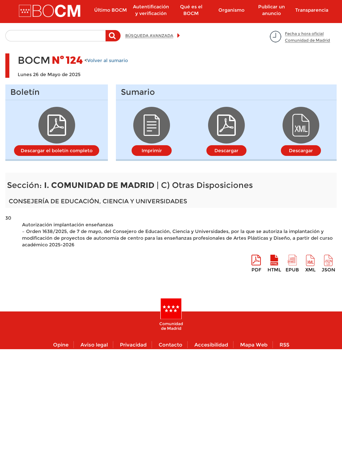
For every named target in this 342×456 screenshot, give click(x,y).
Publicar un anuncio (271, 10)
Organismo (231, 10)
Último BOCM (110, 10)
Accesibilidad (211, 344)
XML (310, 270)
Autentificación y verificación (151, 10)
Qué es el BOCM (191, 10)
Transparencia (311, 10)
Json (328, 270)
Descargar (226, 151)
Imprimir (152, 151)
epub (292, 270)
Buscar (113, 39)
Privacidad (133, 344)
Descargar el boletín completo (57, 151)
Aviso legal (94, 344)
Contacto (170, 344)
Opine (60, 344)
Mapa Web (254, 344)
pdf (256, 270)
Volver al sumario (107, 60)
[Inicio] (50, 11)
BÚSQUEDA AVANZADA (149, 35)
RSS (284, 344)
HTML (274, 270)
